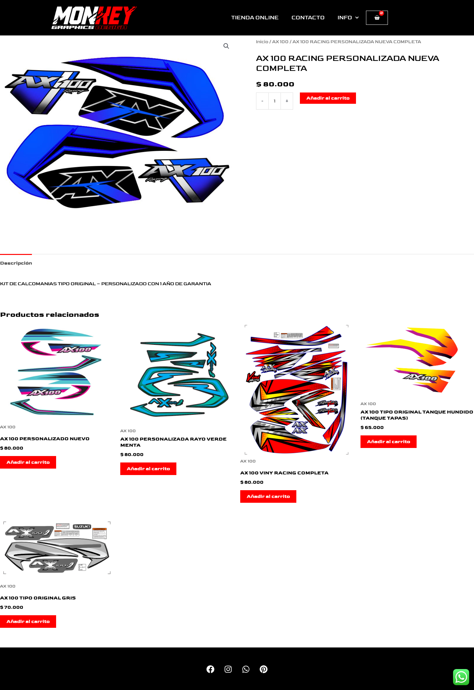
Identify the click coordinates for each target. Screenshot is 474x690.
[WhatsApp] (246, 669)
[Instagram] (228, 669)
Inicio (262, 41)
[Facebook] (210, 669)
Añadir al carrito (328, 98)
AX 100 (280, 41)
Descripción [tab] (16, 263)
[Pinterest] (264, 669)
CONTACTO (308, 18)
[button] (226, 46)
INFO (345, 18)
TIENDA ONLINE (255, 18)
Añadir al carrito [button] (28, 462)
